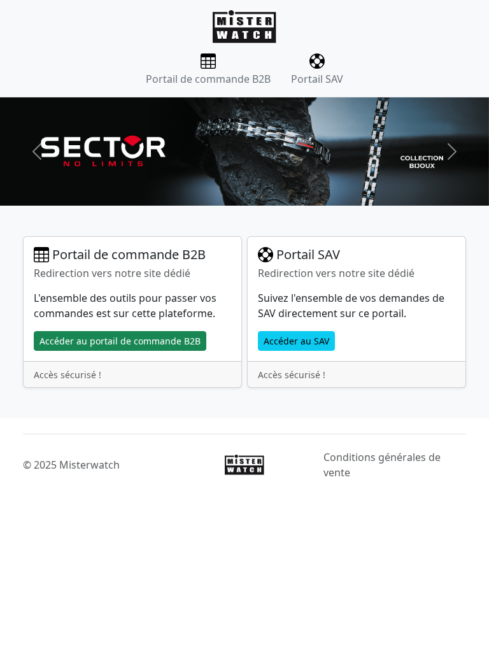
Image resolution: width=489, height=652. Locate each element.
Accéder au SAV (296, 341)
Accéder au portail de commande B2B (120, 341)
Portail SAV (317, 79)
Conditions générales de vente (382, 464)
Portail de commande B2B (208, 79)
